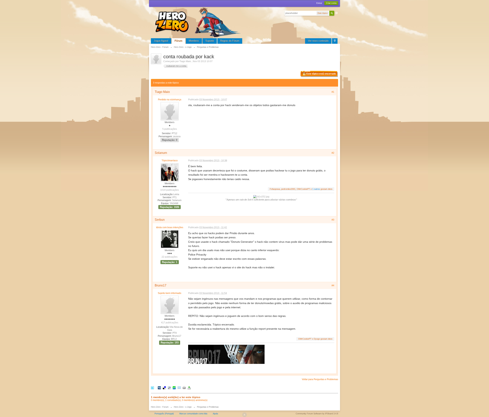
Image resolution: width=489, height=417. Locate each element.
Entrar (319, 3)
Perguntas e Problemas (208, 407)
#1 (333, 92)
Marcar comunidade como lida (193, 413)
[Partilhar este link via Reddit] (169, 387)
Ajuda (215, 413)
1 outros (316, 189)
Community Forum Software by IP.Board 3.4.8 (317, 413)
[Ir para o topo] (244, 414)
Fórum (178, 40)
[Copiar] (184, 387)
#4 (333, 285)
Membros (194, 40)
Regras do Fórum (229, 40)
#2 (333, 153)
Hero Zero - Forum (159, 407)
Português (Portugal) (164, 413)
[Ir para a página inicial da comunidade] (198, 21)
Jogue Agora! (161, 40)
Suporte (209, 40)
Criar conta (331, 3)
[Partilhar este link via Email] (179, 387)
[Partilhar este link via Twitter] (152, 387)
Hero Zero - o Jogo (183, 407)
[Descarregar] (189, 387)
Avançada (336, 13)
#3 (333, 219)
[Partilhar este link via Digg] (159, 387)
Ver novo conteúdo (318, 40)
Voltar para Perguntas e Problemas (320, 379)
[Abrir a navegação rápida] (335, 41)
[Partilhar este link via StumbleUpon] (174, 387)
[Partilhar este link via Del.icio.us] (164, 387)
